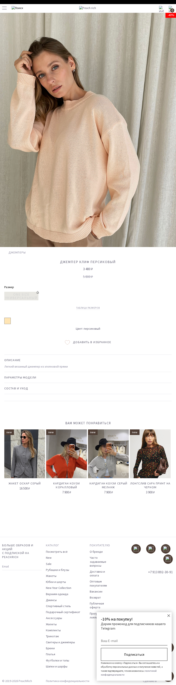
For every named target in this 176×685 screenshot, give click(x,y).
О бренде (96, 552)
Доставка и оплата (97, 573)
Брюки (50, 648)
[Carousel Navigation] (160, 425)
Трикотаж (52, 636)
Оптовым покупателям (98, 583)
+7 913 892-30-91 (160, 572)
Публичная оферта (97, 605)
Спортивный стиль (58, 606)
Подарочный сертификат (63, 612)
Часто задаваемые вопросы (98, 561)
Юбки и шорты (56, 582)
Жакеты (51, 576)
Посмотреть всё (57, 552)
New (49, 558)
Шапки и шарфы (56, 666)
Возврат (95, 597)
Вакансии (96, 591)
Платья (50, 654)
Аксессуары (54, 618)
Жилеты (51, 624)
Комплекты (53, 630)
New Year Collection (58, 588)
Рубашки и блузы (57, 570)
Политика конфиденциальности (67, 681)
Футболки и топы (57, 660)
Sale (49, 564)
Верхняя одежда (57, 594)
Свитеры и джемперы (60, 642)
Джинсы (51, 600)
